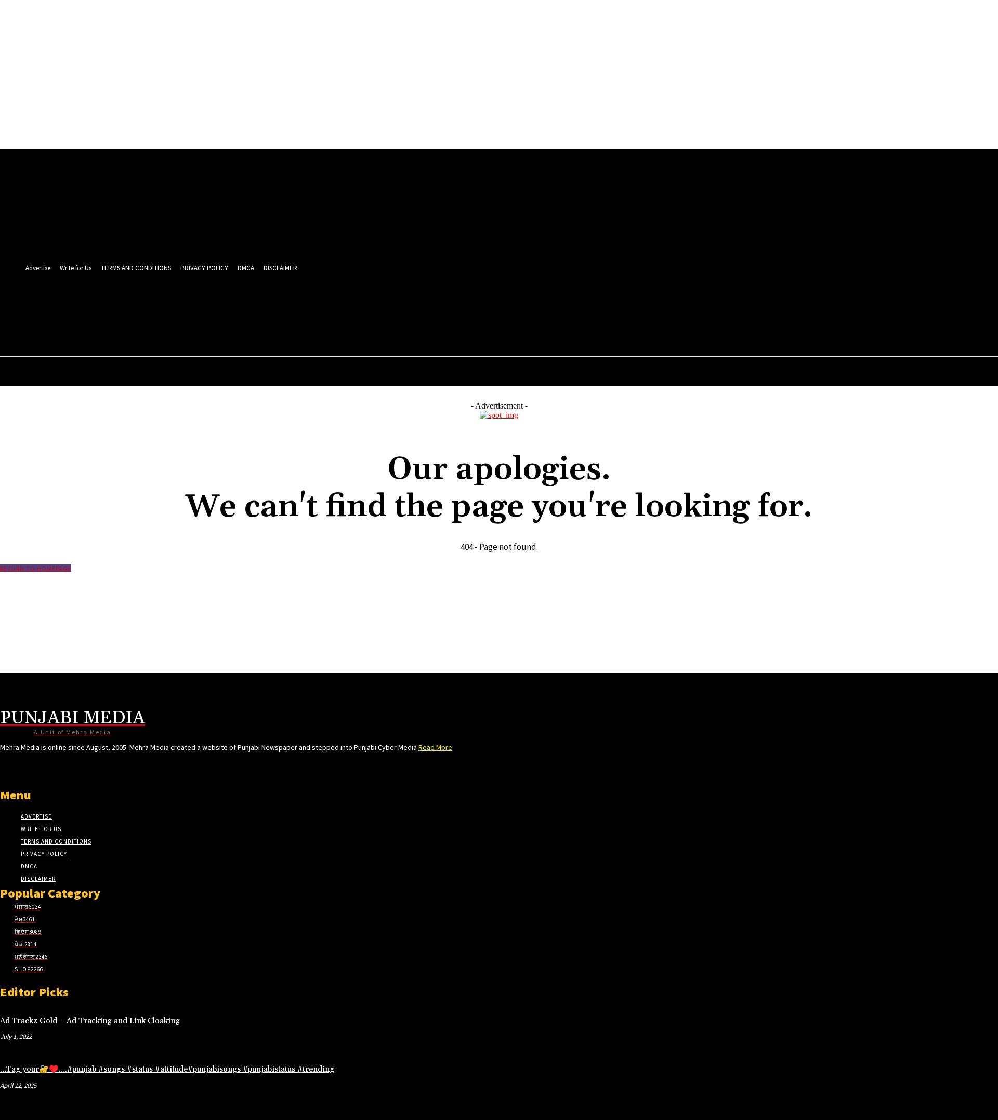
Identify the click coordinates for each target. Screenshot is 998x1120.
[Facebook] (329, 305)
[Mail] (367, 305)
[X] (406, 305)
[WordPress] (425, 305)
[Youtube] (445, 305)
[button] (441, 327)
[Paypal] (387, 305)
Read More (435, 747)
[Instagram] (348, 305)
